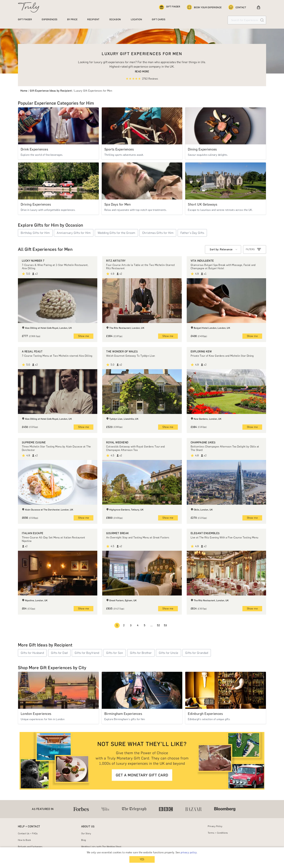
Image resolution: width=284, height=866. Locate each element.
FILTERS (250, 249)
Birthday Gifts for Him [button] (35, 233)
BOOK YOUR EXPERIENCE (208, 7)
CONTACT (241, 7)
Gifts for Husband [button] (32, 653)
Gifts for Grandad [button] (196, 653)
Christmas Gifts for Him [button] (157, 233)
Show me (83, 336)
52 (158, 625)
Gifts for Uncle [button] (168, 653)
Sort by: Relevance (221, 249)
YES (142, 859)
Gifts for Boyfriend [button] (87, 653)
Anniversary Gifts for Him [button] (74, 233)
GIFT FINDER (173, 6)
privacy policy (189, 852)
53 (165, 625)
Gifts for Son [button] (114, 653)
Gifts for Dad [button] (59, 653)
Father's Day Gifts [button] (192, 233)
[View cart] (258, 7)
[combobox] (223, 249)
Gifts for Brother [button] (141, 653)
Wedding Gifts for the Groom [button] (116, 233)
